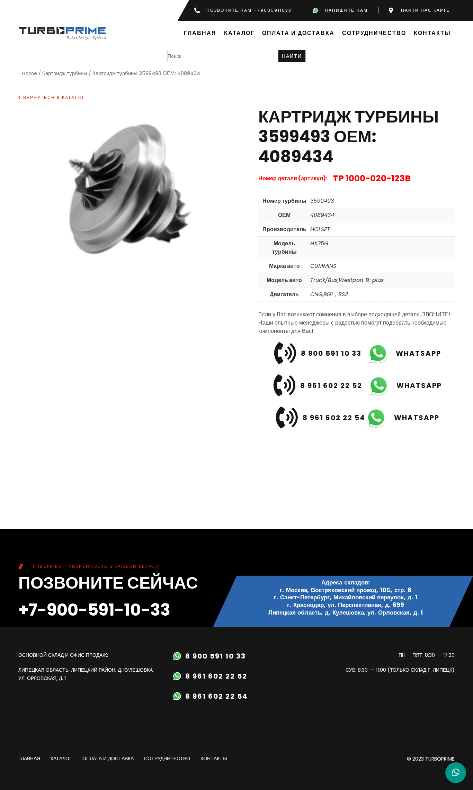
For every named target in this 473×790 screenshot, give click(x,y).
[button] (51, 97)
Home (29, 73)
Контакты (432, 33)
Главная (200, 33)
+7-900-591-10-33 (94, 609)
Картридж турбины (64, 73)
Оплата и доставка (298, 33)
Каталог (239, 33)
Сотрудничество (374, 33)
